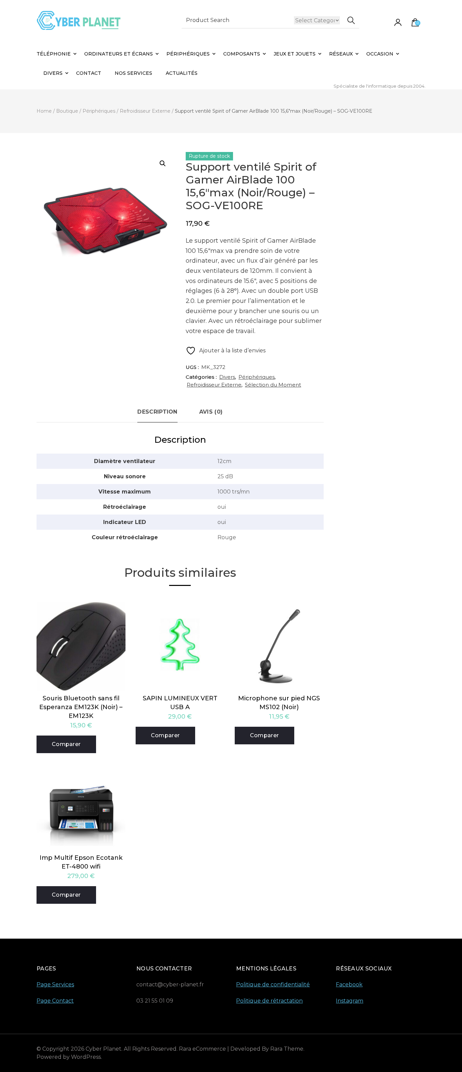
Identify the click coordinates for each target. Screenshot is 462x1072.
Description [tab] (157, 412)
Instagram (349, 1001)
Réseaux (341, 54)
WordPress (86, 1057)
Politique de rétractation (269, 1001)
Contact (88, 73)
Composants (241, 54)
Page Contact (55, 1001)
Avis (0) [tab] (211, 412)
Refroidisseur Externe (214, 384)
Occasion (379, 54)
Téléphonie (54, 54)
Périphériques (188, 54)
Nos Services (133, 73)
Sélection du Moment (273, 384)
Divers (53, 73)
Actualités (182, 73)
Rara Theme (286, 1049)
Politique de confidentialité (273, 984)
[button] (163, 163)
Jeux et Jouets (295, 54)
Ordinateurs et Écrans (118, 54)
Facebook (349, 984)
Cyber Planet (103, 1049)
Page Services (55, 984)
